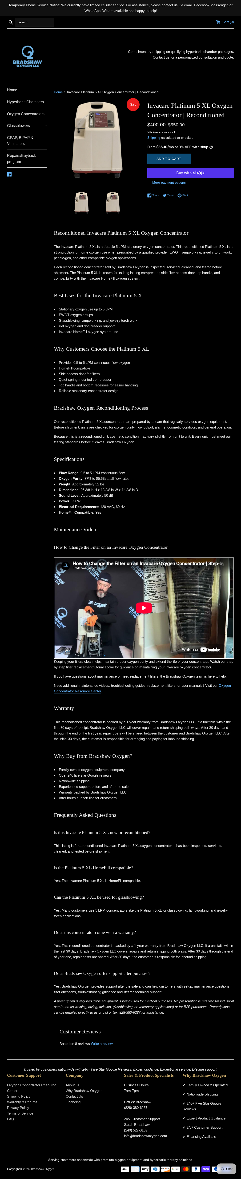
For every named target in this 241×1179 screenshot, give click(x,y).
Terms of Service (20, 1113)
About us (72, 1085)
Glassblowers (27, 126)
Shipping (153, 137)
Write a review (102, 1044)
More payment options (169, 182)
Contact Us (74, 1096)
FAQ (10, 1119)
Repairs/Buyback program (21, 159)
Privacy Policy (18, 1108)
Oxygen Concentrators (27, 114)
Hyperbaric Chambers (27, 102)
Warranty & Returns (22, 1102)
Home (12, 90)
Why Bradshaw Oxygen (84, 1091)
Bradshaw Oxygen (43, 1169)
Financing (73, 1102)
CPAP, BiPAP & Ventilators (20, 141)
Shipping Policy (19, 1096)
